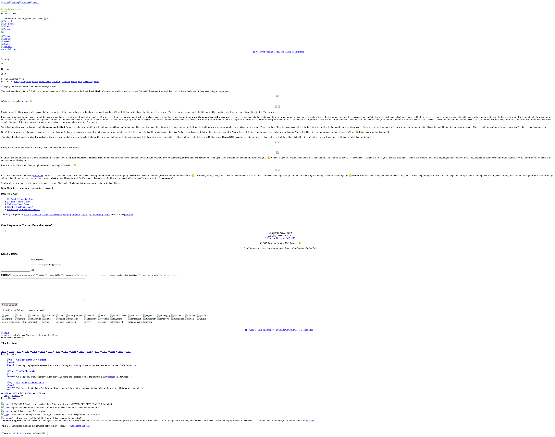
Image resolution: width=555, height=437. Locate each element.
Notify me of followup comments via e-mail (25, 310)
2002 (120, 351)
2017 (3, 351)
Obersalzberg (112, 377)
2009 (65, 351)
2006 (89, 351)
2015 (19, 351)
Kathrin (39, 393)
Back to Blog (307, 330)
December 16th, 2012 (286, 238)
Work (96, 81)
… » (134, 365)
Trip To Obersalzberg (27, 371)
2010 (58, 351)
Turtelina (66, 81)
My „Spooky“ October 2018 (30, 382)
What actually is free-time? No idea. (23, 209)
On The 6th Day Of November (31, 359)
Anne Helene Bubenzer (79, 426)
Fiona (30, 393)
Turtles (74, 81)
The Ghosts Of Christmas (294, 52)
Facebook (310, 420)
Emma (35, 81)
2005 (97, 351)
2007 (81, 351)
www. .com (8, 49)
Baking (17, 81)
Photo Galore (45, 81)
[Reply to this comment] (280, 233)
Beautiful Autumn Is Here (18, 201)
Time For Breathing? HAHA (20, 207)
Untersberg (88, 81)
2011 (50, 351)
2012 (42, 351)
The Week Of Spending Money (264, 52)
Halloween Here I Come (18, 204)
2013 (34, 351)
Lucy (270, 235)
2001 (128, 351)
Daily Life (26, 81)
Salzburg (56, 81)
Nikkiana (16, 395)
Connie (7, 418)
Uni (80, 81)
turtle (26, 101)
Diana (14, 393)
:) (47, 433)
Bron (6, 393)
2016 (11, 351)
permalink (128, 214)
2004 (104, 351)
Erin (22, 393)
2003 (112, 351)
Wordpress (17, 433)
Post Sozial (38, 175)
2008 (73, 351)
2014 (27, 351)
